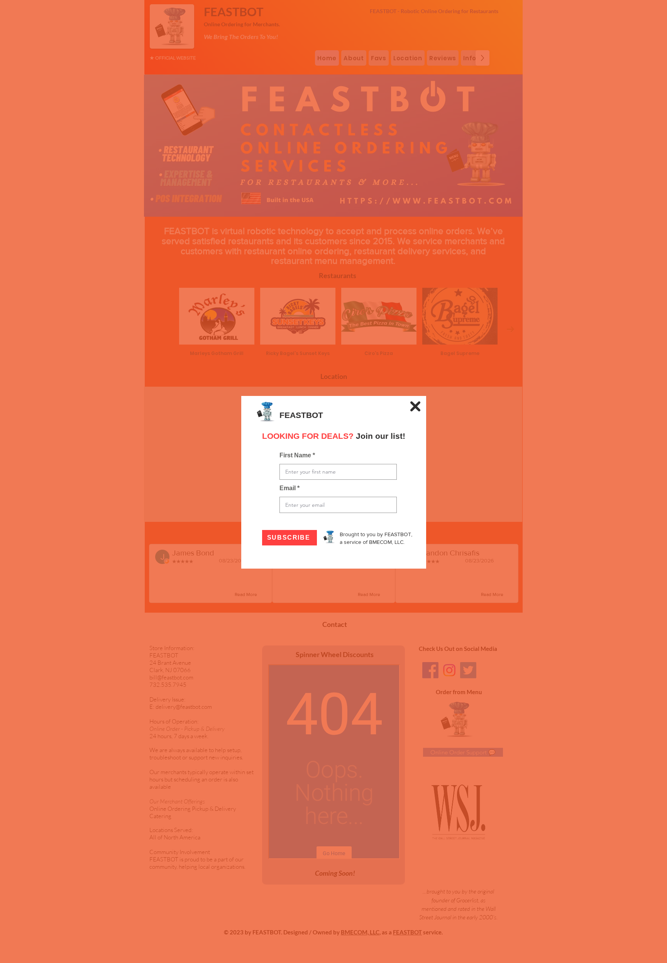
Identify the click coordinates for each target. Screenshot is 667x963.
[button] (415, 406)
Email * (289, 488)
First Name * (297, 455)
